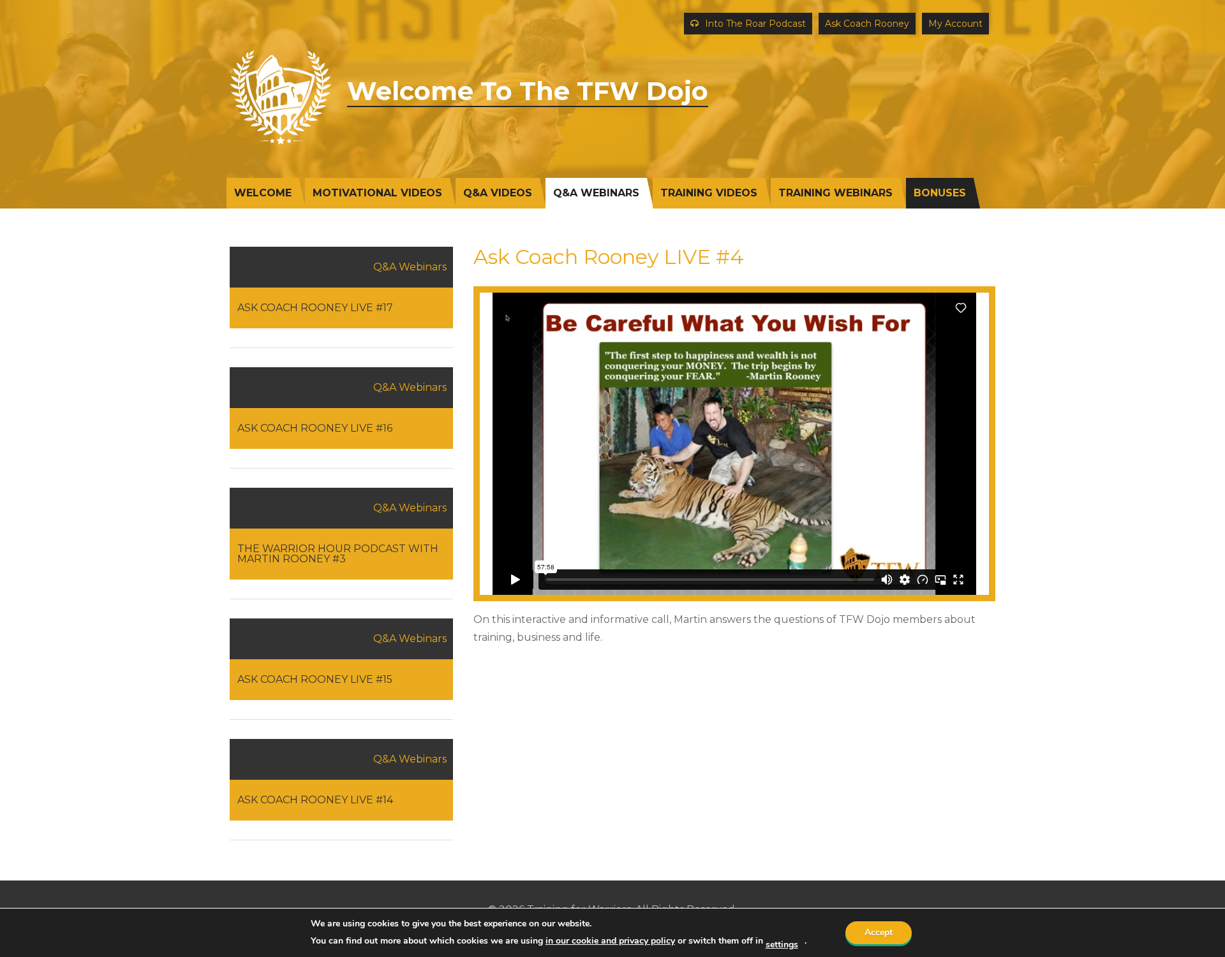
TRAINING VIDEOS (708, 193)
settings (782, 945)
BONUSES (940, 193)
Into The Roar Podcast (755, 23)
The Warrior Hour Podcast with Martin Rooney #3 (337, 554)
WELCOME (263, 193)
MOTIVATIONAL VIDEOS (377, 193)
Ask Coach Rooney (867, 23)
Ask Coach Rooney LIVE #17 (315, 308)
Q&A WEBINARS (596, 193)
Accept (879, 932)
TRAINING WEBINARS (835, 193)
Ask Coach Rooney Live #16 (314, 428)
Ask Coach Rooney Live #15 (314, 679)
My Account (955, 23)
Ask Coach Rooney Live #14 (315, 800)
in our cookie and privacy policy (610, 941)
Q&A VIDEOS (497, 193)
